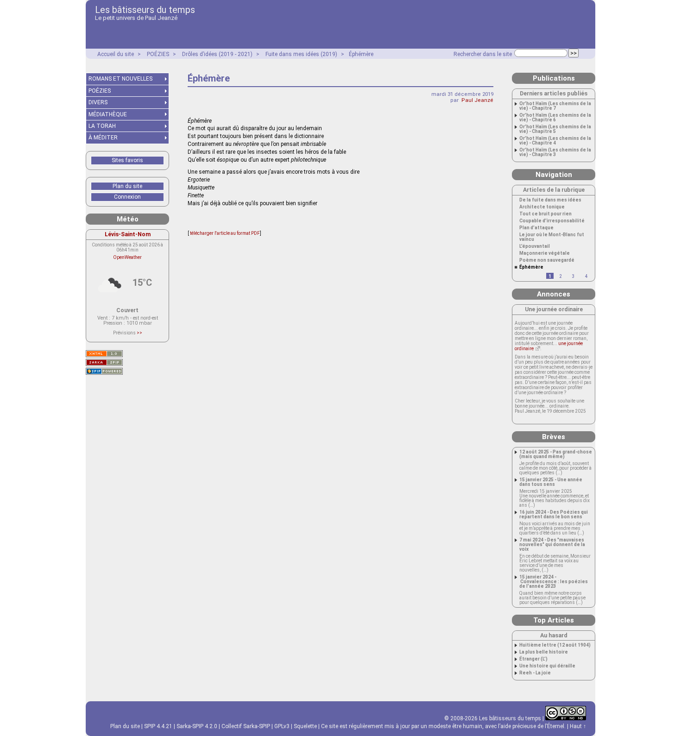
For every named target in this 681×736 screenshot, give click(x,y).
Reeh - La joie (535, 673)
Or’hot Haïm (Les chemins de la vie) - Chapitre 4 (555, 140)
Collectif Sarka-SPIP (245, 726)
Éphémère (361, 54)
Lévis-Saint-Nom (128, 234)
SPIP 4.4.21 (158, 726)
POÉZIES (158, 54)
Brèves (553, 437)
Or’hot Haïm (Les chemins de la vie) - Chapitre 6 (555, 117)
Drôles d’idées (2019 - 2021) (217, 54)
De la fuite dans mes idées (550, 200)
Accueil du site (115, 54)
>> (139, 332)
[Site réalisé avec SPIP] (104, 371)
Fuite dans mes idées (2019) (301, 54)
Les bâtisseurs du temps (145, 9)
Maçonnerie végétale (544, 253)
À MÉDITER (103, 137)
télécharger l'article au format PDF (224, 233)
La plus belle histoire (543, 652)
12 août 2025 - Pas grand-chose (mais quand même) (555, 454)
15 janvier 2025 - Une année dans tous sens (550, 482)
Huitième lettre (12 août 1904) (555, 645)
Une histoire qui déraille (547, 666)
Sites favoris (127, 160)
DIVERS (97, 102)
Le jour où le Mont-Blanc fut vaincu (551, 237)
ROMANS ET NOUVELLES (120, 78)
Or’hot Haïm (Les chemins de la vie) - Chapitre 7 (555, 106)
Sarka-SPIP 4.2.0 (197, 726)
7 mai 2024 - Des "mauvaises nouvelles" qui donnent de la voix (552, 545)
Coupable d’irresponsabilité (552, 221)
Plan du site (127, 186)
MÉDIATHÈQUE (107, 114)
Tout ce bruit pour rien (545, 214)
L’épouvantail (534, 246)
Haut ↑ (578, 726)
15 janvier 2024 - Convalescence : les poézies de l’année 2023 (553, 582)
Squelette (305, 726)
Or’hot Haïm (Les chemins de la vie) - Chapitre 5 (555, 129)
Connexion (127, 197)
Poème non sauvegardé (546, 260)
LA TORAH (102, 126)
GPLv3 (282, 726)
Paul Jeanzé (477, 100)
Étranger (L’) (533, 659)
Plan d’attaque (536, 228)
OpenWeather (127, 257)
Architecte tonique (542, 207)
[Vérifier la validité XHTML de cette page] (104, 353)
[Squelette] (104, 362)
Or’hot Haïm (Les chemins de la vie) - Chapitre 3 (555, 152)
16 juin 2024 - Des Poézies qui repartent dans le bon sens (553, 514)
